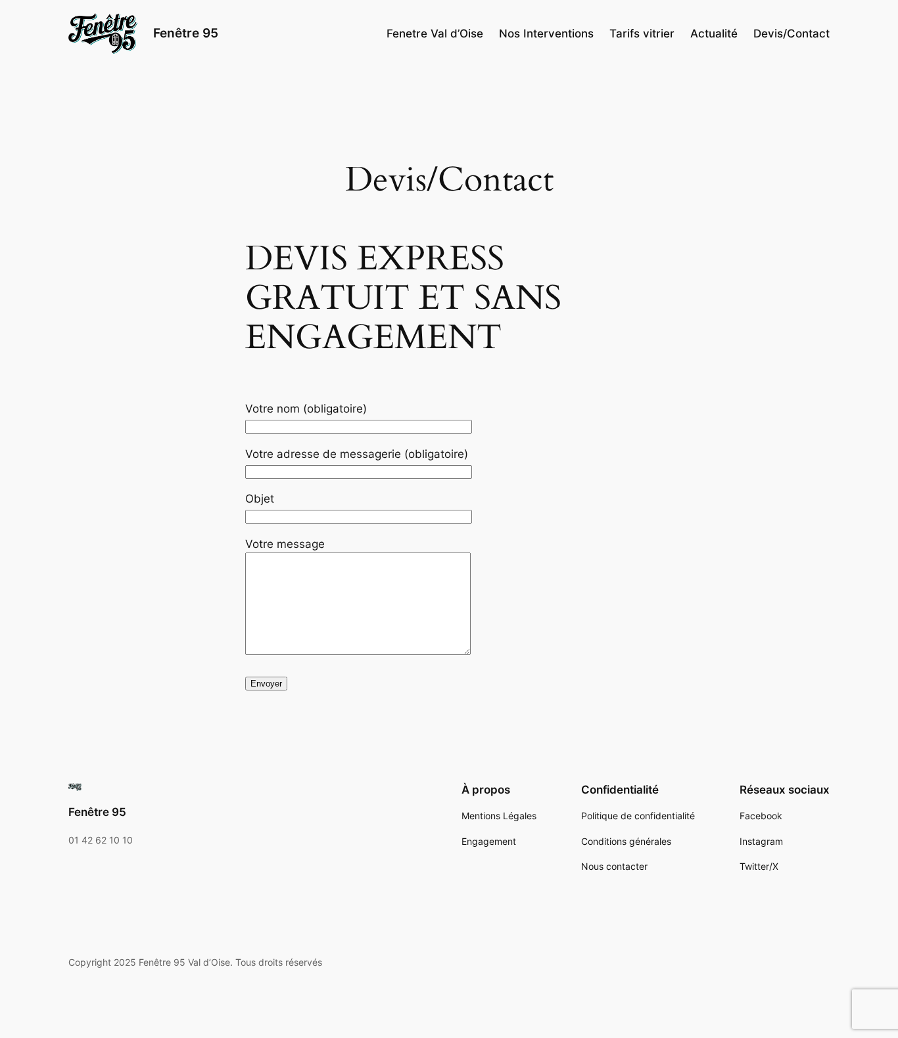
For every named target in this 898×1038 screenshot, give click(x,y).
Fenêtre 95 (185, 33)
